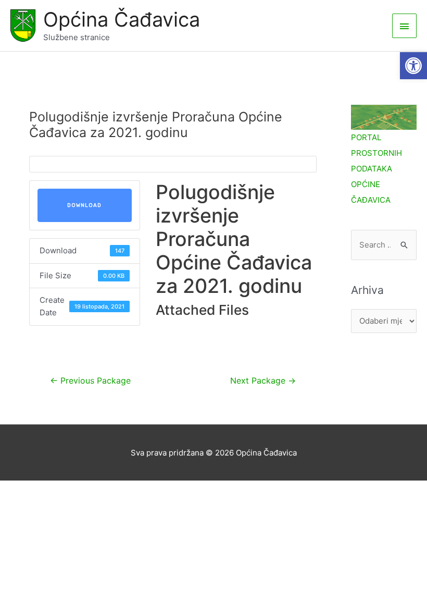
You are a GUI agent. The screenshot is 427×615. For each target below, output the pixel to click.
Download (84, 205)
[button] (413, 65)
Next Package (263, 381)
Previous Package (90, 381)
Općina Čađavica (121, 19)
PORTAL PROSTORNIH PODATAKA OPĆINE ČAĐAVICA (376, 168)
